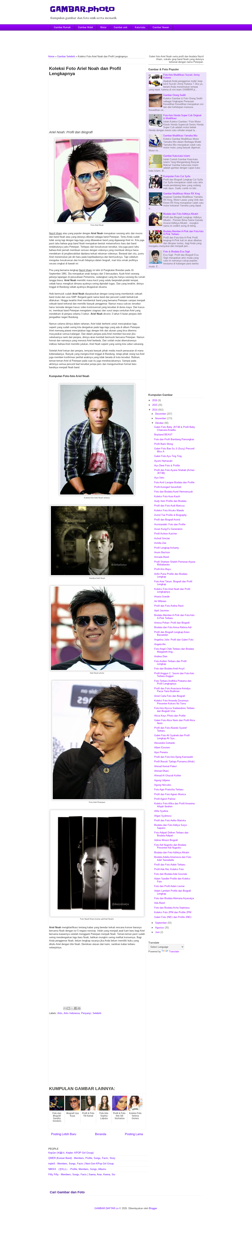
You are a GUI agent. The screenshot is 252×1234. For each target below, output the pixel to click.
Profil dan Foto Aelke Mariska (170, 820)
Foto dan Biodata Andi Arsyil (169, 668)
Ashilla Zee (160, 543)
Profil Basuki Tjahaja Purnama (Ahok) (174, 761)
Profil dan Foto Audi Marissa (169, 505)
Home (51, 56)
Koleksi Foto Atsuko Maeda (169, 510)
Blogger (153, 1208)
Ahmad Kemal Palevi (165, 766)
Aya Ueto (159, 477)
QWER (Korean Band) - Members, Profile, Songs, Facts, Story (81, 1158)
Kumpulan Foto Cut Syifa (176, 176)
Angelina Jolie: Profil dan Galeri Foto (173, 639)
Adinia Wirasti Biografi (166, 840)
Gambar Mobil (85, 27)
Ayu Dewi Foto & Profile (167, 465)
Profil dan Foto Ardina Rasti (169, 605)
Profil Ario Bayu (162, 569)
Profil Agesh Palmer (164, 799)
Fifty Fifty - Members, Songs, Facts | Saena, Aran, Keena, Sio (81, 1174)
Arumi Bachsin (162, 552)
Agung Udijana (162, 780)
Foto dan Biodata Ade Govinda (170, 874)
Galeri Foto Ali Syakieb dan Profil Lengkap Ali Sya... (172, 737)
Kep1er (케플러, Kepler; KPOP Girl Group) (71, 1152)
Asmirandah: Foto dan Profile (169, 524)
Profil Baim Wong (163, 444)
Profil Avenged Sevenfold (167, 487)
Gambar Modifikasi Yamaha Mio (180, 135)
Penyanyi (86, 1013)
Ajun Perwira (161, 752)
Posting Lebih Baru (63, 1134)
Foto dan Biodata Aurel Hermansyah (173, 491)
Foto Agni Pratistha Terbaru (168, 789)
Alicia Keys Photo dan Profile (170, 715)
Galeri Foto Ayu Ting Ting (168, 456)
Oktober (159, 423)
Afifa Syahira (161, 811)
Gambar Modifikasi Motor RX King (181, 193)
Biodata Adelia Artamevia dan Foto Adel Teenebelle (172, 858)
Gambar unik (120, 27)
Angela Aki (160, 644)
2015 (155, 405)
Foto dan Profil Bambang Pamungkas (174, 439)
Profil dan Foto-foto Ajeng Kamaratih (173, 757)
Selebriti (97, 1013)
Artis (59, 1013)
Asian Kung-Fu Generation (168, 529)
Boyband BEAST (163, 434)
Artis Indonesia (72, 1013)
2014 (155, 409)
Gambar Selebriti (66, 56)
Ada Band (159, 903)
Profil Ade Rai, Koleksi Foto (169, 869)
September (161, 922)
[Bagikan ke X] (72, 1008)
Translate (174, 951)
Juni (157, 932)
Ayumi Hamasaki (163, 461)
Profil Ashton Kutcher (165, 533)
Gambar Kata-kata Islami (176, 155)
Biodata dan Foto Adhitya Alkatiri (180, 213)
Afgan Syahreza (162, 815)
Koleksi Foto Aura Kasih (167, 496)
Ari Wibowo (160, 601)
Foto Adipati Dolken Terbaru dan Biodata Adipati (171, 834)
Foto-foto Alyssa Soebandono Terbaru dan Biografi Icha (174, 709)
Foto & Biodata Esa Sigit (176, 251)
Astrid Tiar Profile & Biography (170, 515)
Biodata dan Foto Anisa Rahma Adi (172, 627)
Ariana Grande (162, 596)
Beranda (100, 1134)
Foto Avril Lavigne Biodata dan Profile (174, 482)
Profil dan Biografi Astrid (167, 519)
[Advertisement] (126, 39)
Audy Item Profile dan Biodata (170, 501)
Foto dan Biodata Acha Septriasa (171, 907)
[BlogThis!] (68, 1008)
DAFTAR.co (112, 1208)
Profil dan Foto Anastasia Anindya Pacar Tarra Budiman (172, 690)
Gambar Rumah (62, 27)
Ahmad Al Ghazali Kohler (167, 775)
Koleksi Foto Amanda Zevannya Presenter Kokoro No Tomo (171, 702)
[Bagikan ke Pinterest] (79, 1008)
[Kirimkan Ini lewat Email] (65, 1008)
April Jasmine (161, 610)
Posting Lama (134, 1134)
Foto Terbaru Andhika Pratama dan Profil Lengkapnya (172, 682)
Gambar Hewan (161, 27)
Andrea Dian (160, 656)
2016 (155, 400)
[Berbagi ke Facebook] (75, 1008)
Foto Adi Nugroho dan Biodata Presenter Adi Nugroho (170, 846)
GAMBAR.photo (82, 9)
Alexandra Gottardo (164, 743)
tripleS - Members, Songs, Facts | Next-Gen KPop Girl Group (81, 1163)
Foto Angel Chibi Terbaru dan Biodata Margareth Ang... (174, 650)
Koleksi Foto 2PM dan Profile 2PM (172, 912)
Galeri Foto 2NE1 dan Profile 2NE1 (172, 917)
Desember (161, 413)
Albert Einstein (162, 747)
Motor (103, 27)
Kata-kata (140, 27)
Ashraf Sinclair (162, 538)
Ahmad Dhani (161, 771)
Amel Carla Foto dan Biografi (169, 696)
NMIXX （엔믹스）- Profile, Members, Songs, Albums (77, 1169)
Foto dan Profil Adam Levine (169, 886)
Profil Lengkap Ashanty (166, 547)
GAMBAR (99, 1208)
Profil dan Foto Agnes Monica (170, 794)
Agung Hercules (162, 785)
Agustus (160, 927)
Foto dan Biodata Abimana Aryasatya (174, 898)
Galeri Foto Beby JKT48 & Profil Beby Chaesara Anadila (174, 428)
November (161, 418)
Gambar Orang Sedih (174, 95)
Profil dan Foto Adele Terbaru (169, 864)
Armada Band (161, 557)
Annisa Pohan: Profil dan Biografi (172, 622)
